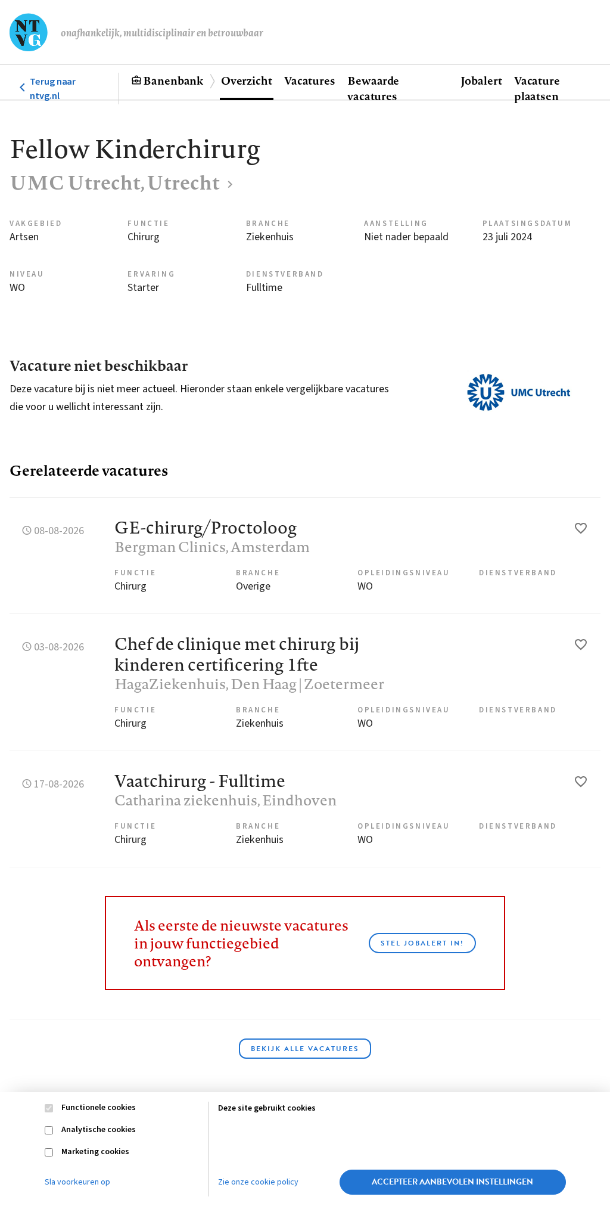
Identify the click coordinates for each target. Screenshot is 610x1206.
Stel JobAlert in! (422, 943)
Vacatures (309, 80)
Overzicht (246, 80)
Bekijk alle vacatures (305, 1048)
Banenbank (173, 80)
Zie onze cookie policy (258, 1182)
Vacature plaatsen (537, 88)
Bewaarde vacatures (373, 88)
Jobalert (481, 80)
